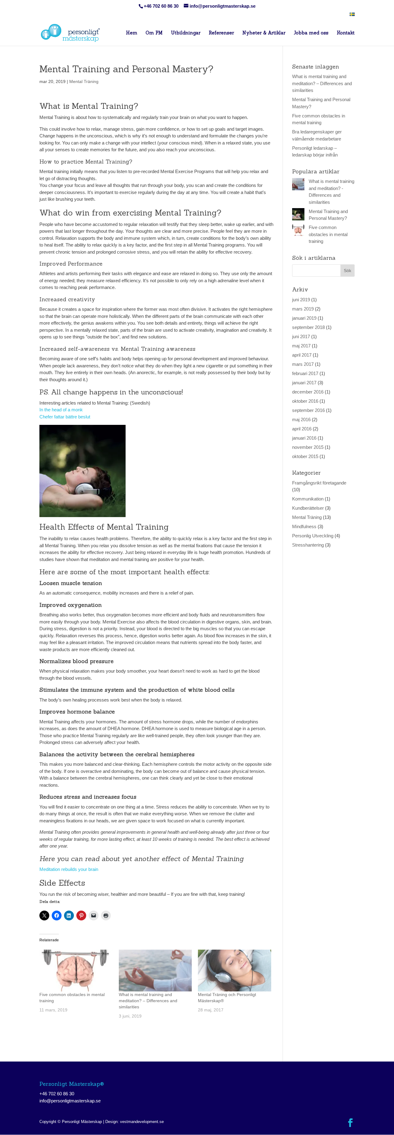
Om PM (154, 33)
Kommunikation (308, 498)
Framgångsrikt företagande (319, 482)
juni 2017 (301, 336)
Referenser (221, 33)
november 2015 (308, 447)
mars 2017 (303, 364)
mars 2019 (303, 308)
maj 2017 (301, 345)
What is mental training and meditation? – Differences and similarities (148, 1000)
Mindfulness (304, 526)
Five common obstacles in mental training (328, 234)
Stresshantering (308, 545)
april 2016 (302, 428)
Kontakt (346, 33)
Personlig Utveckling (312, 535)
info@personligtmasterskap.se (70, 1100)
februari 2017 (305, 373)
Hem (131, 33)
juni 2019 (301, 299)
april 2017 (302, 355)
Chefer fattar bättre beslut (64, 416)
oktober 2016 (305, 401)
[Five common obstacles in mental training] (76, 970)
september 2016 (308, 410)
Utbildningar (185, 33)
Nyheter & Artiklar (263, 33)
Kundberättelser (308, 508)
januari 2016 (304, 438)
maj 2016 (301, 419)
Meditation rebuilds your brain (68, 869)
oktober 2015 (305, 456)
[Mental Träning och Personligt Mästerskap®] (234, 970)
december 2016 (308, 391)
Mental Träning (83, 81)
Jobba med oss (311, 33)
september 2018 (308, 327)
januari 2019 (304, 318)
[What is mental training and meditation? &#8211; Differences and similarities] (155, 970)
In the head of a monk (61, 409)
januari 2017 (304, 382)
